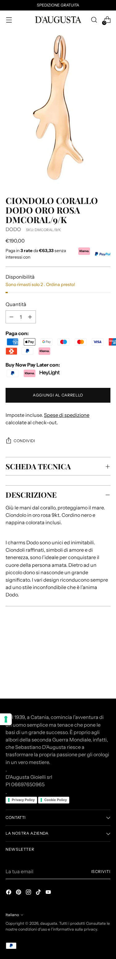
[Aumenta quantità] (11, 317)
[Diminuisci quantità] (30, 317)
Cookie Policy (55, 800)
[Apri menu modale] (8, 20)
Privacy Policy (23, 800)
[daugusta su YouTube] (49, 893)
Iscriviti (100, 871)
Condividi (24, 440)
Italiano (12, 914)
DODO (13, 229)
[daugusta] (58, 19)
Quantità (16, 304)
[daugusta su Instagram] (29, 893)
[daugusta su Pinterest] (19, 893)
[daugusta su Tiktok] (39, 893)
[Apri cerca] (94, 20)
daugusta (48, 923)
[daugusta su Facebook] (9, 893)
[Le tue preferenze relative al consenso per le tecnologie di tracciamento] (6, 719)
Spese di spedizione (66, 415)
